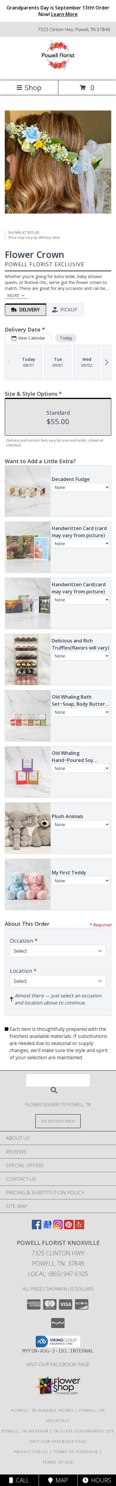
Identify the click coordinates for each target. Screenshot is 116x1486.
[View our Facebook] (36, 1227)
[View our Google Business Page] (47, 1227)
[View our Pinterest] (68, 1227)
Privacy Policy (31, 1451)
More (13, 295)
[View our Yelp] (79, 1227)
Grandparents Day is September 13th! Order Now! (58, 10)
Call (21, 1480)
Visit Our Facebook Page (58, 1364)
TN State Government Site (84, 1431)
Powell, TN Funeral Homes (42, 1410)
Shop (33, 87)
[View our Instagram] (58, 1227)
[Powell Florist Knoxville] (58, 72)
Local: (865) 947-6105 (58, 1274)
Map (60, 1480)
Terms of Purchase (75, 1451)
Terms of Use (58, 1462)
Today (66, 338)
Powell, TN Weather (24, 1431)
